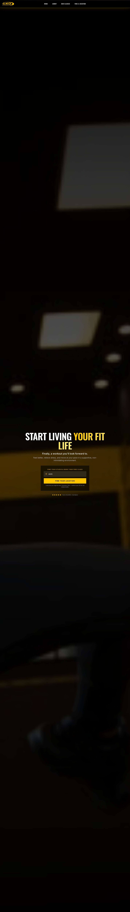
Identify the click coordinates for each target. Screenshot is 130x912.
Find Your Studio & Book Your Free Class (65, 469)
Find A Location (80, 4)
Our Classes (65, 4)
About (54, 4)
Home (46, 4)
